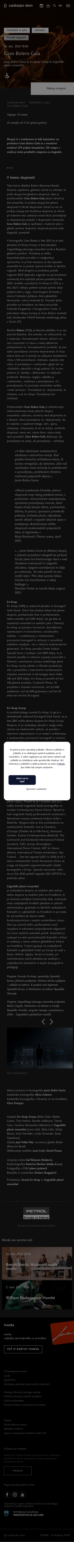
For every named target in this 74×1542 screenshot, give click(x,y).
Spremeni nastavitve (36, 789)
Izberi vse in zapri (22, 779)
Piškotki (61, 764)
